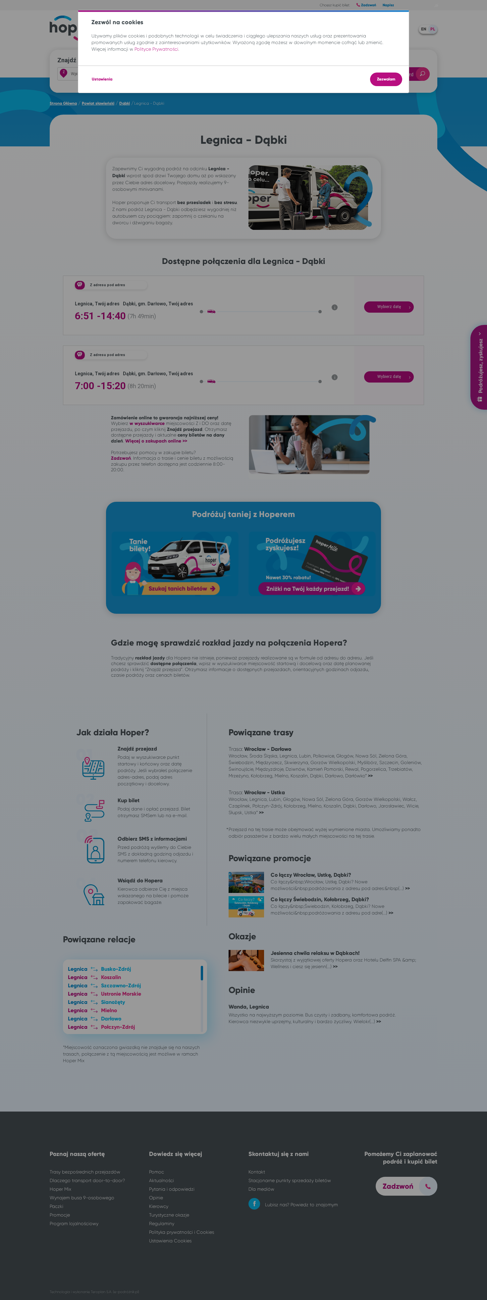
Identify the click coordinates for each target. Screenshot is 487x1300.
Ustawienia (102, 79)
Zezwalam (386, 79)
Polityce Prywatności (156, 49)
